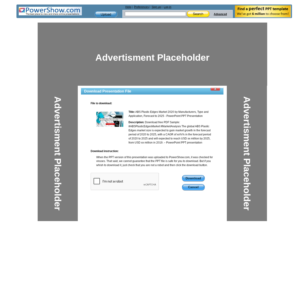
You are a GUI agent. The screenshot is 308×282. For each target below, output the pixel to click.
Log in (167, 7)
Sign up (156, 7)
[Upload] (105, 14)
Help (128, 7)
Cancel (193, 187)
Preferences (141, 7)
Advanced (220, 14)
